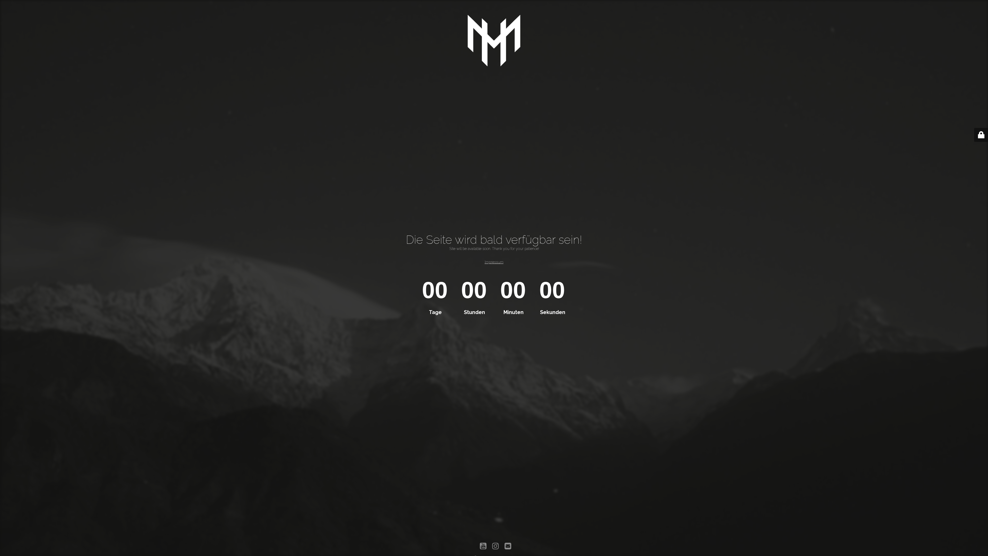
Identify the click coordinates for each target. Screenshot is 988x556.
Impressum (494, 262)
